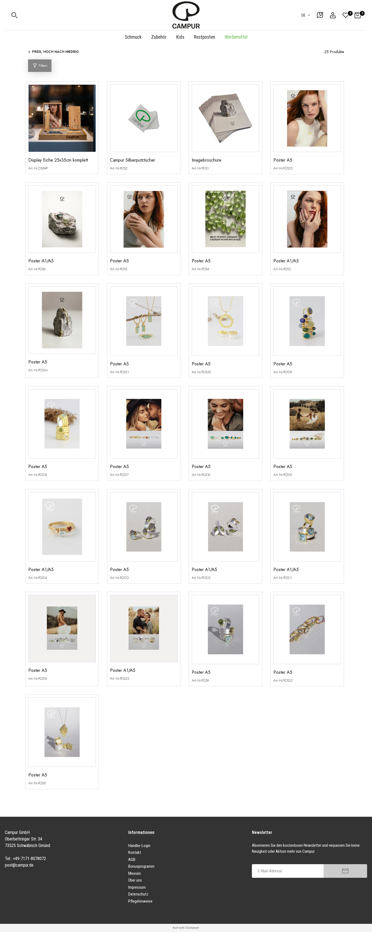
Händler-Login (139, 845)
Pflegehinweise (140, 901)
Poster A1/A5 (41, 261)
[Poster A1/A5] (62, 221)
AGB (131, 859)
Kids (180, 37)
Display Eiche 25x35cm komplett (58, 160)
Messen (134, 873)
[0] (346, 15)
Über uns (135, 880)
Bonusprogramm (141, 866)
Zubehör (159, 37)
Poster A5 (282, 160)
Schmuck (133, 37)
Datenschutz (138, 894)
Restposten (204, 37)
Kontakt (134, 852)
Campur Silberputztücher (132, 160)
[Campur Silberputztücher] (144, 120)
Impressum (137, 887)
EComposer (192, 928)
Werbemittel (236, 37)
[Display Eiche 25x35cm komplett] (62, 120)
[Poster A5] (307, 120)
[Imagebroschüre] (225, 120)
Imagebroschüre (206, 160)
